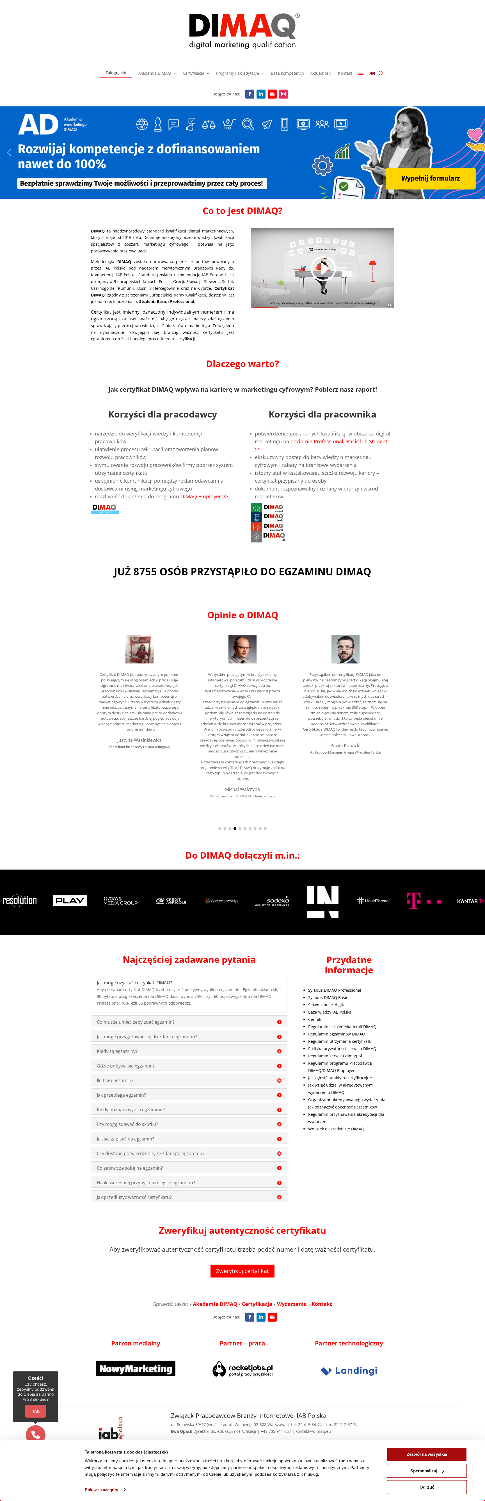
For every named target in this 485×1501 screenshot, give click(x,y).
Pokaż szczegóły (101, 1489)
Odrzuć (427, 1487)
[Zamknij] (336, 688)
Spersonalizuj (423, 1470)
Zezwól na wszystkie (427, 1454)
